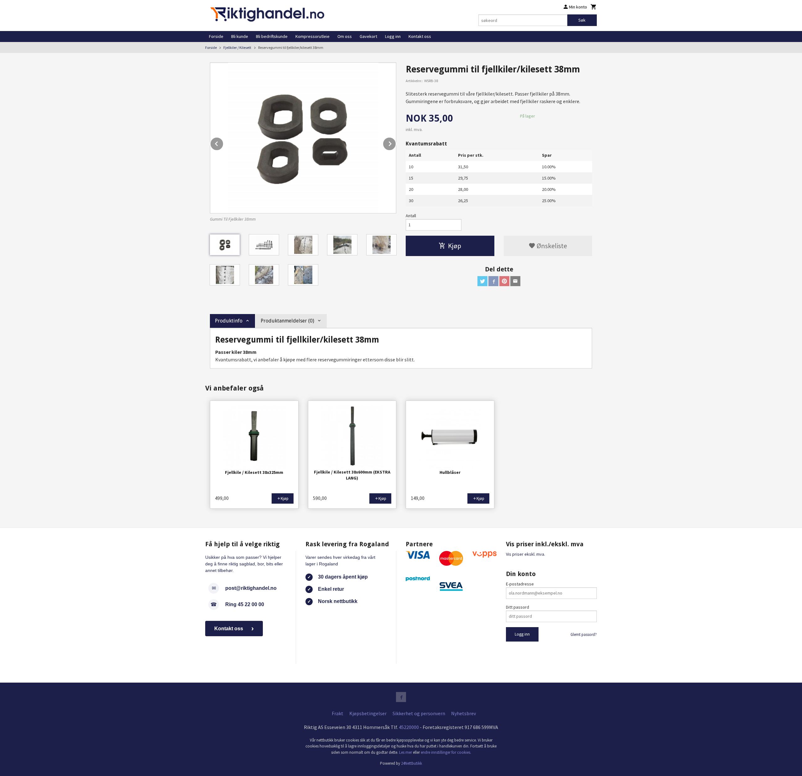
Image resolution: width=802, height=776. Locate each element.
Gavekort (368, 36)
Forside (216, 36)
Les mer (406, 752)
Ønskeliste (551, 245)
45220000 (409, 727)
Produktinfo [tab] (228, 321)
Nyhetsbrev (463, 713)
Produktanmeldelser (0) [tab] (287, 321)
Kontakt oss (420, 36)
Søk (582, 20)
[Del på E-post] (515, 281)
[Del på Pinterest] (504, 281)
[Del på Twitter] (482, 281)
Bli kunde (239, 36)
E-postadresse (520, 584)
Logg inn (393, 36)
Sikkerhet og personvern (419, 713)
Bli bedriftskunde (272, 36)
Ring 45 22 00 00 (244, 604)
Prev (223, 142)
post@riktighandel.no (251, 588)
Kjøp (454, 245)
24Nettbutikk (411, 763)
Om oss (344, 36)
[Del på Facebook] (493, 281)
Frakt (337, 713)
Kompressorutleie (312, 36)
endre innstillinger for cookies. (446, 752)
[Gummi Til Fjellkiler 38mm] (303, 137)
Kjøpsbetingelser (368, 713)
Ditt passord (517, 607)
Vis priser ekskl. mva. (525, 554)
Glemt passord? (583, 634)
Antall (411, 215)
